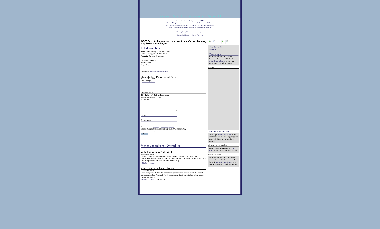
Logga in (213, 49)
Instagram (200, 32)
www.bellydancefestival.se (158, 72)
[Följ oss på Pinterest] (223, 43)
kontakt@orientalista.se (217, 61)
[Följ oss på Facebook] (211, 43)
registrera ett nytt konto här (167, 127)
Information (205, 192)
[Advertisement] (223, 99)
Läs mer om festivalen (148, 82)
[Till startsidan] (188, 9)
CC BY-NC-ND (181, 192)
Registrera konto (216, 47)
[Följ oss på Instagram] (228, 43)
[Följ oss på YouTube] (217, 43)
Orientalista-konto (224, 135)
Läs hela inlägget (148, 163)
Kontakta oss (172, 27)
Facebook (190, 32)
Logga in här (156, 127)
